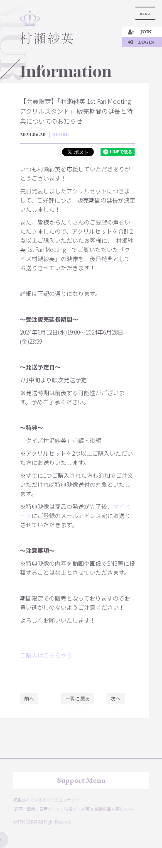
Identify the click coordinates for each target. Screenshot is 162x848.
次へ (115, 698)
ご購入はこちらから (46, 655)
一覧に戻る (77, 698)
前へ (29, 698)
